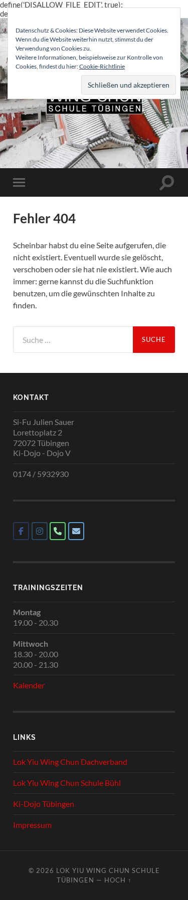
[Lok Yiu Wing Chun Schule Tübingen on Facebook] (21, 531)
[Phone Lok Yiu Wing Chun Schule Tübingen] (58, 531)
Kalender (29, 685)
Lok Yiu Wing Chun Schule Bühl (67, 782)
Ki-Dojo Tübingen (43, 803)
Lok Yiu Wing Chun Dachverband (70, 761)
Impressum (32, 824)
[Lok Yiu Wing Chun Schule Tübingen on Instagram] (40, 531)
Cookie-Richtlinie (102, 66)
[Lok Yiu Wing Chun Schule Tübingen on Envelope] (76, 531)
